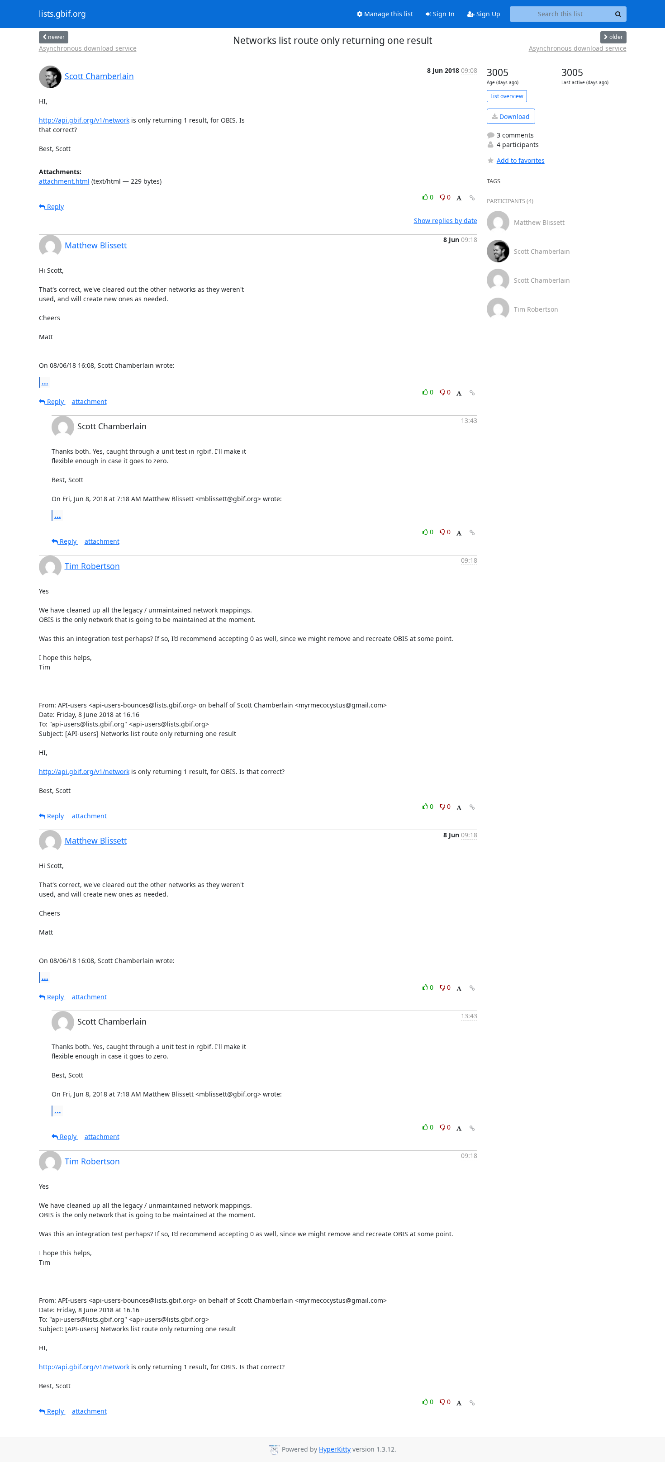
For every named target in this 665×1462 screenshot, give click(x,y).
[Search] (618, 14)
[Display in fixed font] (459, 198)
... (45, 382)
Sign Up (487, 13)
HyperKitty (335, 1449)
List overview (506, 96)
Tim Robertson (92, 565)
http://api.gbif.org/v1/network (84, 120)
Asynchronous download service (88, 48)
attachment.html (64, 181)
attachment (89, 401)
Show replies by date (445, 220)
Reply (54, 206)
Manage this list (387, 13)
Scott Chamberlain (99, 76)
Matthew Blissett (96, 245)
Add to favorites (521, 160)
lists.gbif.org (62, 14)
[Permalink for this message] (472, 198)
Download (514, 116)
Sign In (443, 13)
